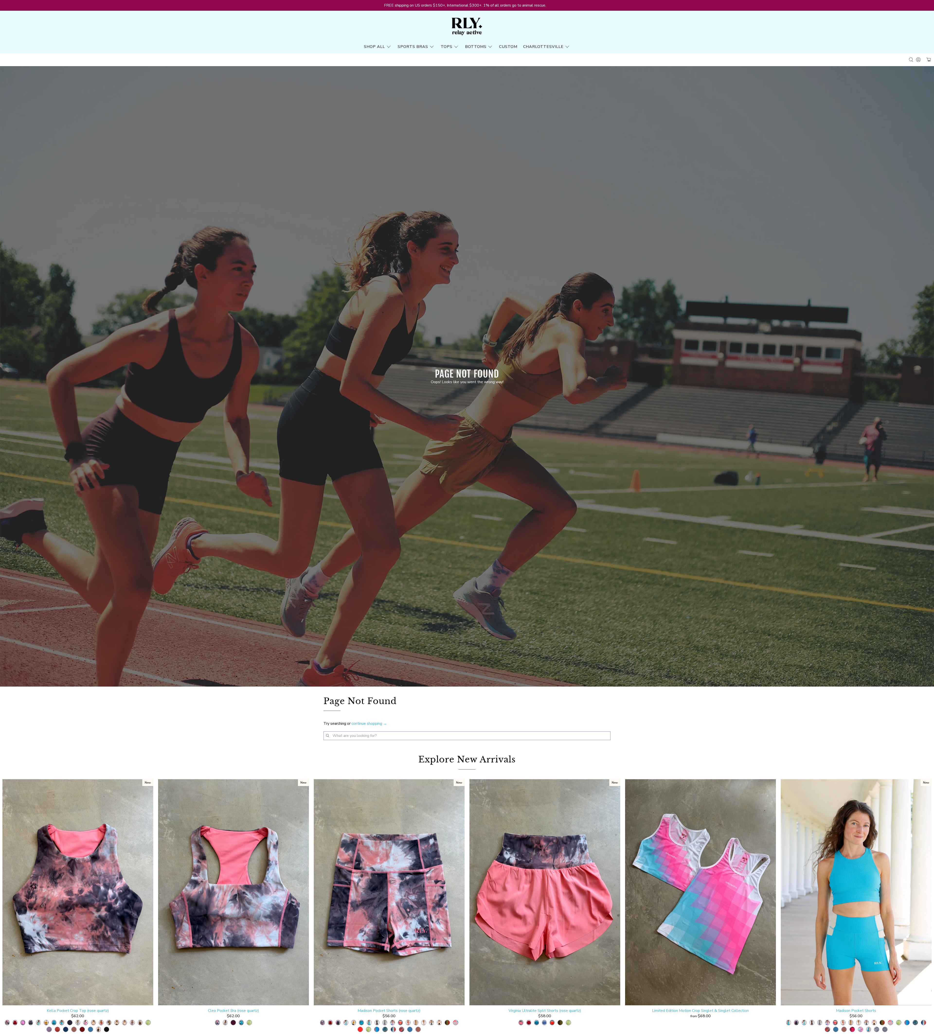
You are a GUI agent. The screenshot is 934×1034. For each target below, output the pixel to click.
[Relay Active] (467, 26)
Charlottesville (543, 46)
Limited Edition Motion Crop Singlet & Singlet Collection (700, 1010)
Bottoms (475, 46)
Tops (446, 46)
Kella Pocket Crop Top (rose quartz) (78, 1010)
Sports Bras (413, 46)
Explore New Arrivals (467, 759)
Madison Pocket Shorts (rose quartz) (389, 1010)
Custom (508, 46)
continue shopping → (369, 723)
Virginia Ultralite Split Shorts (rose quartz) (545, 1010)
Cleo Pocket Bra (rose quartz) (233, 1010)
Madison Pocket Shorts (856, 1010)
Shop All (374, 46)
